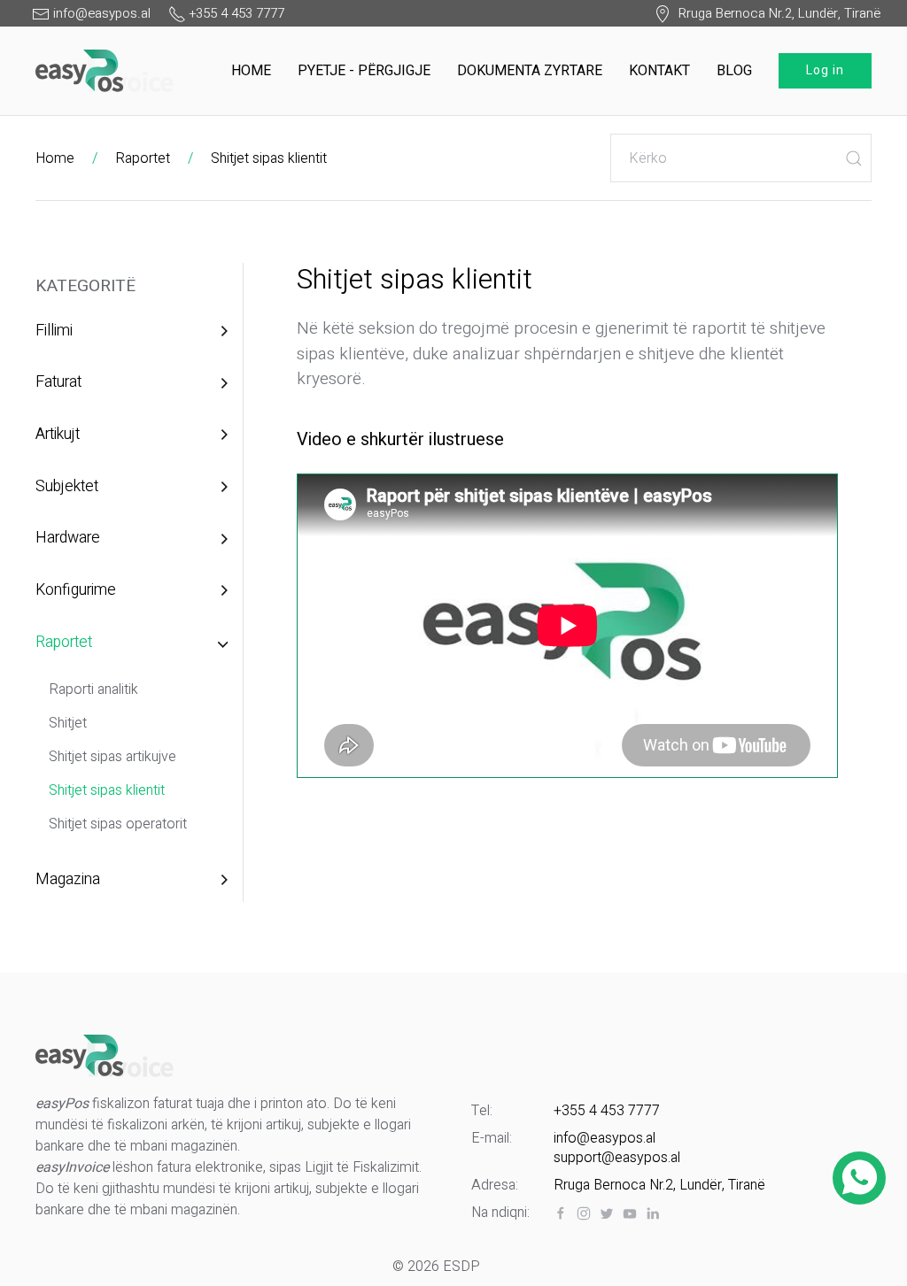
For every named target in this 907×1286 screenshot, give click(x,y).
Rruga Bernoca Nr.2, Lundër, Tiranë (775, 13)
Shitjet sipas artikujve (112, 756)
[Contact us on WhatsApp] (859, 1178)
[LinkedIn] (653, 1213)
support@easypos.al (617, 1157)
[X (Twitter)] (607, 1213)
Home (251, 70)
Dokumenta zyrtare (529, 70)
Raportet (142, 158)
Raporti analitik (93, 689)
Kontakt (659, 70)
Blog (734, 70)
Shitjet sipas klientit (269, 158)
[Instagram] (584, 1213)
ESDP (461, 1266)
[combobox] (741, 158)
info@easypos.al (604, 1138)
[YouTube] (630, 1213)
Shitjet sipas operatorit (118, 824)
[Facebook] (561, 1213)
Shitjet (68, 723)
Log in (825, 70)
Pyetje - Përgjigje (364, 70)
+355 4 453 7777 (607, 1110)
